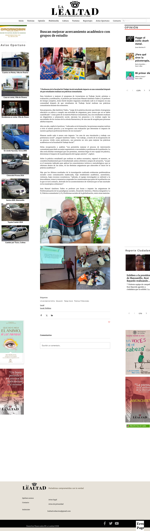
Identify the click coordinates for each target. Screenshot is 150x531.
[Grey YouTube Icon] (116, 523)
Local (42, 305)
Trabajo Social (68, 301)
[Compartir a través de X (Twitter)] (46, 315)
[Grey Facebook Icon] (104, 523)
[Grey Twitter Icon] (110, 523)
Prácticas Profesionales (81, 301)
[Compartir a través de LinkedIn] (52, 315)
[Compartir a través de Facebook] (41, 315)
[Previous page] (134, 313)
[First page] (129, 313)
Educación (59, 301)
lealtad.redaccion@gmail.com (59, 511)
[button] (30, 20)
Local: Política (45, 308)
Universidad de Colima (47, 301)
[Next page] (146, 313)
